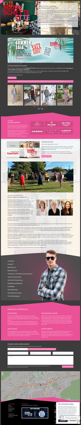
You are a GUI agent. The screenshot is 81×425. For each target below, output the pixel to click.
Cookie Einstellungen (13, 415)
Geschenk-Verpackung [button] (15, 280)
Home (9, 405)
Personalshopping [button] (13, 296)
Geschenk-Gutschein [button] (14, 277)
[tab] (29, 261)
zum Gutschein (46, 156)
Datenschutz (11, 414)
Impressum (10, 416)
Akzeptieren (62, 420)
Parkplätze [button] (11, 286)
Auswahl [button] (10, 264)
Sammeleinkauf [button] (13, 290)
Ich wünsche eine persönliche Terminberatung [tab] (42, 349)
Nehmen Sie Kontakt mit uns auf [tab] (18, 349)
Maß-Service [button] (12, 267)
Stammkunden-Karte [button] (14, 293)
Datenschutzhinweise (16, 367)
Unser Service (11, 408)
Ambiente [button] (11, 261)
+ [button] (2, 373)
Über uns (10, 406)
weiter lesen (12, 77)
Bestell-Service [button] (12, 270)
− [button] (2, 374)
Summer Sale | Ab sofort (30, 405)
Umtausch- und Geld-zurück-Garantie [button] (20, 274)
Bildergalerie (11, 409)
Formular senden (67, 366)
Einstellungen (73, 420)
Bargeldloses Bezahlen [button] (15, 283)
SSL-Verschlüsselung (20, 365)
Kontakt (10, 411)
